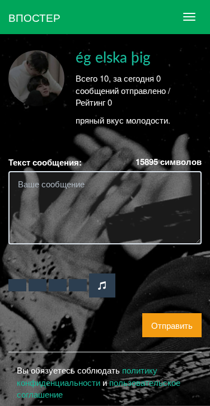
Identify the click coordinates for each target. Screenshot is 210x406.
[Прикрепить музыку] (102, 285)
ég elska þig (113, 58)
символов (169, 162)
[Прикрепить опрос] (58, 285)
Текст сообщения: (45, 162)
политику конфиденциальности (87, 376)
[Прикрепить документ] (78, 285)
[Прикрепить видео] (37, 285)
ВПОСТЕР (34, 17)
